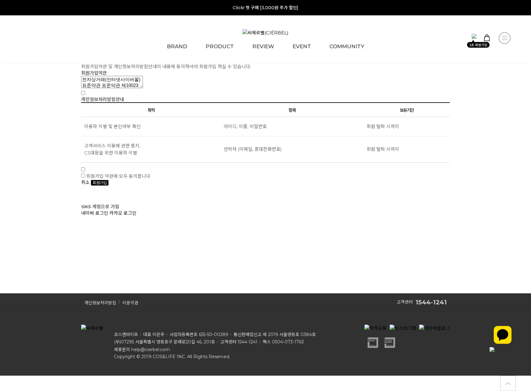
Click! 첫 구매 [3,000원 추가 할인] (265, 7)
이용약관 (130, 303)
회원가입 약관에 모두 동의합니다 (118, 176)
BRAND (177, 46)
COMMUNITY (346, 46)
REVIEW (263, 46)
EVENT (302, 46)
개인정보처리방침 (100, 303)
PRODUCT (220, 46)
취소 (85, 182)
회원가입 (99, 182)
